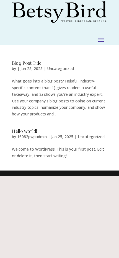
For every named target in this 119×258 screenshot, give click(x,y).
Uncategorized (60, 68)
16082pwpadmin (32, 136)
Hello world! (24, 131)
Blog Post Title (27, 63)
